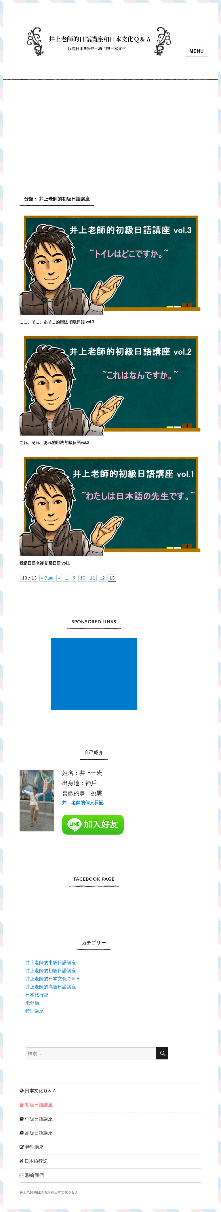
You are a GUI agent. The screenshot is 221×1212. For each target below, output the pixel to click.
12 (102, 578)
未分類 (32, 1003)
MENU (196, 51)
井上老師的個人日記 (83, 802)
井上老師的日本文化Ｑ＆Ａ (52, 979)
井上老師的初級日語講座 (50, 970)
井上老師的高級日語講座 (50, 987)
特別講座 (34, 1011)
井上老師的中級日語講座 (50, 962)
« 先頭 (47, 578)
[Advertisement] (111, 132)
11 (92, 578)
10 (82, 578)
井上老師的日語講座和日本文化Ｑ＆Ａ (49, 1192)
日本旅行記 (36, 995)
